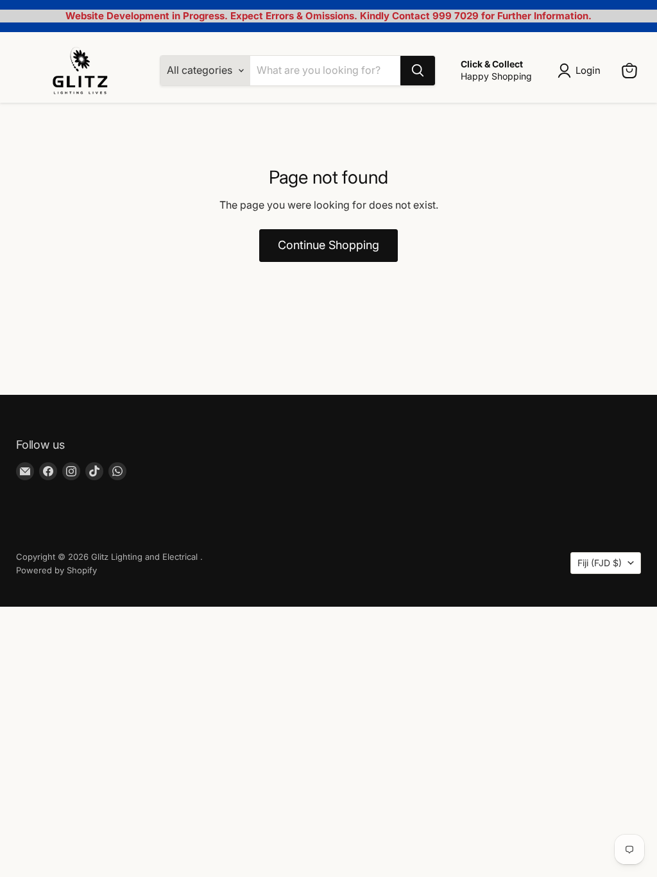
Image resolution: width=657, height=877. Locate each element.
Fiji (599, 562)
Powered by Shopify (56, 570)
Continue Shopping (328, 245)
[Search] (417, 70)
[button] (582, 70)
